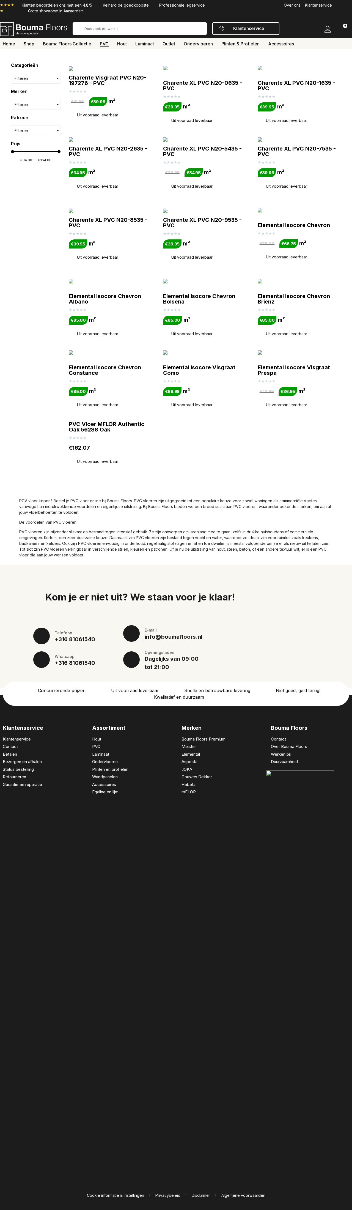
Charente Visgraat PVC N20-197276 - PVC (107, 80)
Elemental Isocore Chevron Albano (105, 299)
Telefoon (63, 632)
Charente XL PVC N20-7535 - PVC (297, 151)
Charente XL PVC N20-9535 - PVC (202, 223)
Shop (29, 44)
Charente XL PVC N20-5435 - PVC (202, 151)
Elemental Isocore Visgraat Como (199, 370)
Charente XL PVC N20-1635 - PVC (296, 86)
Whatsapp (65, 656)
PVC (104, 44)
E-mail (151, 630)
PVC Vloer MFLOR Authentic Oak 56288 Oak (106, 427)
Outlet (169, 44)
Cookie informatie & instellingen (115, 1195)
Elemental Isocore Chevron (294, 225)
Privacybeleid (167, 1195)
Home (9, 44)
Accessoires (281, 44)
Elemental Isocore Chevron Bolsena (199, 299)
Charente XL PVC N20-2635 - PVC (108, 151)
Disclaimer (201, 1195)
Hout (122, 44)
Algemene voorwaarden (243, 1195)
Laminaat (144, 44)
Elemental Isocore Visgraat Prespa (294, 370)
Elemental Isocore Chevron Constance (105, 370)
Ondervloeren (198, 44)
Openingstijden (159, 652)
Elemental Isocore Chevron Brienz (294, 299)
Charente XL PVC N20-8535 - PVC (108, 223)
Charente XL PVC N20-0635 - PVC (202, 86)
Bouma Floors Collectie (67, 44)
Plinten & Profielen (240, 44)
